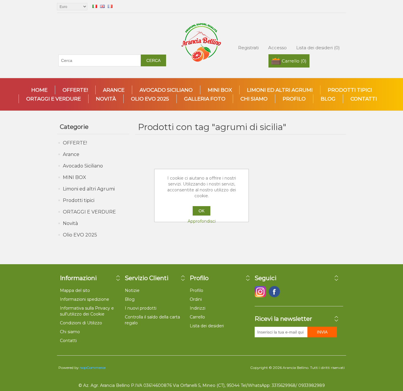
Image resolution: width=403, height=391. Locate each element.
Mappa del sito (75, 290)
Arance (113, 90)
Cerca (153, 60)
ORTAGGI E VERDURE (53, 99)
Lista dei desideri (207, 325)
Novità (106, 99)
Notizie (132, 290)
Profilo (294, 99)
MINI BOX (220, 90)
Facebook (260, 291)
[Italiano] (94, 6)
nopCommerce (93, 367)
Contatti (363, 99)
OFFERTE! (75, 90)
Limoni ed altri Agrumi (280, 90)
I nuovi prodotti (140, 308)
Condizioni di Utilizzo (81, 323)
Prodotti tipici (350, 90)
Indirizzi (197, 308)
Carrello (197, 317)
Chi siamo (254, 99)
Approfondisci (202, 221)
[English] (102, 6)
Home (39, 90)
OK (201, 210)
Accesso (277, 47)
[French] (110, 6)
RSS (288, 291)
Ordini (196, 299)
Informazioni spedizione (84, 299)
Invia (322, 332)
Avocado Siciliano (166, 90)
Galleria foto (204, 99)
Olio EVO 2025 (150, 99)
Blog (328, 99)
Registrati (248, 47)
